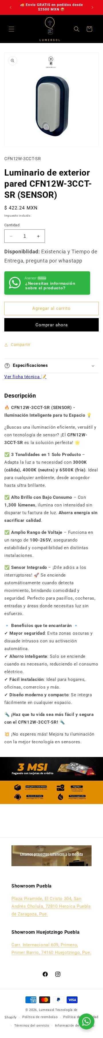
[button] (11, 29)
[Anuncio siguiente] (92, 7)
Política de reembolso (40, 1017)
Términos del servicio (31, 1025)
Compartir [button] (20, 344)
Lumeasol (47, 1010)
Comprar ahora (51, 324)
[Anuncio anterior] (10, 7)
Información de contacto (74, 1025)
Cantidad (11, 225)
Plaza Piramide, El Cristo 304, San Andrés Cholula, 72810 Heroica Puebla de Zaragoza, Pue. (51, 906)
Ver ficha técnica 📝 (25, 376)
